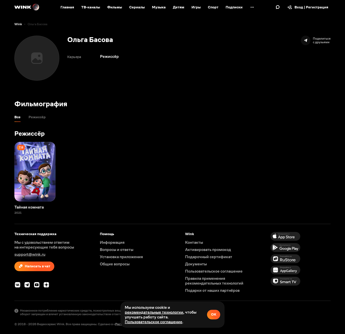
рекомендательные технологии (154, 312)
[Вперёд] (338, 172)
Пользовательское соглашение (153, 322)
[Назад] (7, 172)
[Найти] (277, 7)
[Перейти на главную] (27, 7)
